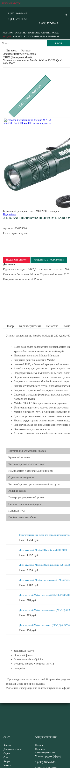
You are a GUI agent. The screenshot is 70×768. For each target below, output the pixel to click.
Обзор (10, 326)
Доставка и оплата (27, 32)
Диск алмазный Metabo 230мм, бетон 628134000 (43, 550)
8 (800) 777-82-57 (17, 19)
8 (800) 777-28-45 (48, 23)
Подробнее (9, 214)
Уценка (18, 36)
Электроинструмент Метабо (19, 53)
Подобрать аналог (16, 259)
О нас (55, 32)
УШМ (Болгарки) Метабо (18, 57)
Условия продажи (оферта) (48, 756)
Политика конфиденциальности (45, 750)
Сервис (46, 32)
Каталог (8, 32)
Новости (39, 745)
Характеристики (30, 326)
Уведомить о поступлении (48, 259)
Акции (7, 36)
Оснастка (52, 326)
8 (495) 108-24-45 (17, 13)
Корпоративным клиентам (41, 36)
